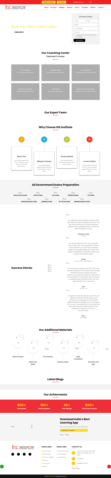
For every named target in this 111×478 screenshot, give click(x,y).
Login (90, 2)
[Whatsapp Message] (2, 466)
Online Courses (49, 2)
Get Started (79, 40)
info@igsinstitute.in (78, 2)
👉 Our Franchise (61, 454)
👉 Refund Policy (46, 454)
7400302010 (80, 458)
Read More (21, 77)
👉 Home (44, 466)
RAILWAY (69, 7)
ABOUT (46, 7)
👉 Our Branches (61, 457)
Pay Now (61, 2)
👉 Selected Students (63, 451)
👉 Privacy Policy (46, 451)
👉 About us (45, 460)
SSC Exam (53, 7)
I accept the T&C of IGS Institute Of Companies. (86, 36)
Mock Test (21, 156)
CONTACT (101, 7)
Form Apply (19, 32)
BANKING (61, 7)
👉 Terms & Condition (48, 457)
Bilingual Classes (44, 161)
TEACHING (85, 7)
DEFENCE (92, 7)
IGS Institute (52, 476)
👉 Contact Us (46, 463)
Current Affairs (89, 161)
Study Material (67, 156)
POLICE (77, 7)
